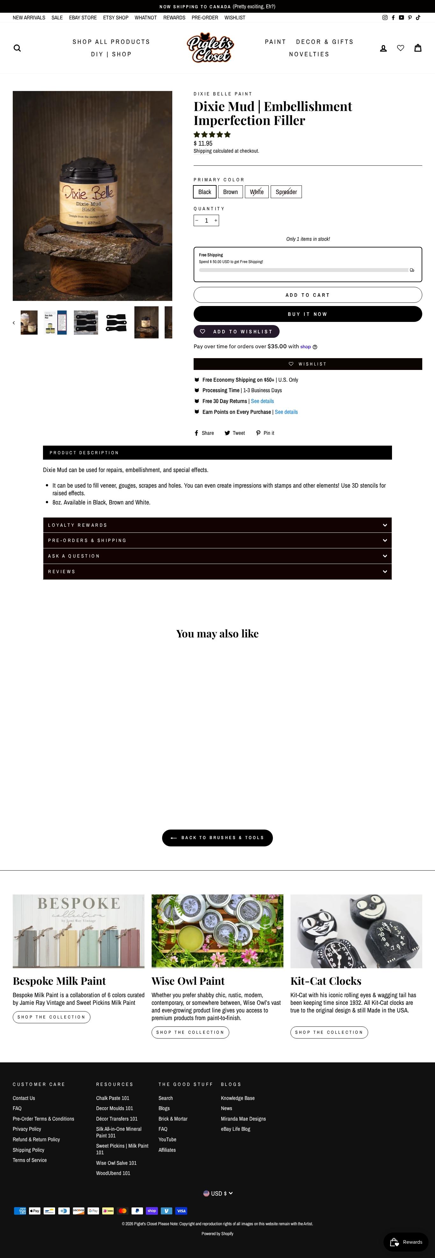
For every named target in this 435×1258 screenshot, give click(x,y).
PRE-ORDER (205, 17)
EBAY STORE (83, 17)
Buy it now (308, 313)
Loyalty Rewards (78, 525)
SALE (57, 17)
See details (262, 401)
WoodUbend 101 (113, 1173)
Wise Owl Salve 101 (116, 1162)
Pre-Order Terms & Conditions (43, 1118)
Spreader (286, 191)
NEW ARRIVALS (29, 17)
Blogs (164, 1108)
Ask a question (74, 556)
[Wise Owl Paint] (217, 931)
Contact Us (24, 1098)
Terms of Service (30, 1160)
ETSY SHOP (115, 17)
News (226, 1108)
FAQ (17, 1108)
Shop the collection (190, 1032)
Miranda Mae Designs (243, 1118)
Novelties (309, 54)
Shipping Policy (28, 1149)
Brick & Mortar (173, 1118)
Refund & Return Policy (36, 1139)
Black (204, 191)
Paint (276, 41)
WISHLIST (235, 17)
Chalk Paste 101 (112, 1098)
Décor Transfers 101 (117, 1118)
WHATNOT (146, 17)
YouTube (167, 1139)
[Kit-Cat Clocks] (356, 931)
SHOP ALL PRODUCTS (112, 41)
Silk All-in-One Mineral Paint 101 (118, 1132)
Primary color (219, 180)
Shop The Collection (52, 1017)
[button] (212, 134)
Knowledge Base (238, 1098)
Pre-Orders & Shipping (87, 540)
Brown (230, 191)
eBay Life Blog (235, 1128)
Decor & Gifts (325, 41)
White (257, 191)
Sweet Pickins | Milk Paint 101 (122, 1149)
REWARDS (174, 17)
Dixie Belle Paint (223, 93)
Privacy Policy (27, 1128)
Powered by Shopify (217, 1233)
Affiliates (167, 1149)
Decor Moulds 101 (114, 1108)
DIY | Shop (111, 54)
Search (166, 1098)
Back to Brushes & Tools (222, 837)
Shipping (203, 151)
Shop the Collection (329, 1032)
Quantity (209, 209)
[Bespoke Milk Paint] (79, 931)
